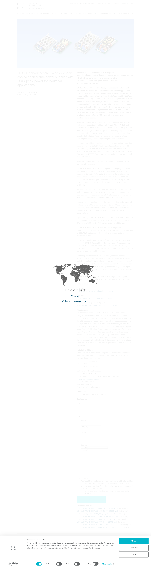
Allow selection (133, 548)
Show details (107, 564)
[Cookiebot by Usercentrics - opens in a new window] (13, 564)
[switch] (59, 564)
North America (75, 301)
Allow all (134, 541)
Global (75, 296)
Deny (134, 554)
